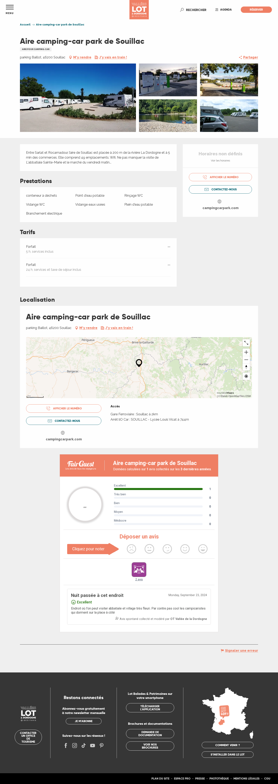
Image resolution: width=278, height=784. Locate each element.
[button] (196, 10)
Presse (200, 778)
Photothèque (219, 778)
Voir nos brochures (150, 746)
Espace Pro (182, 778)
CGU (267, 778)
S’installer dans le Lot (228, 754)
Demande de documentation (150, 733)
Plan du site (160, 778)
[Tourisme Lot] (139, 9)
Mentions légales (246, 778)
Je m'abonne (83, 721)
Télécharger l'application (150, 707)
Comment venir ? (227, 745)
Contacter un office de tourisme (28, 737)
